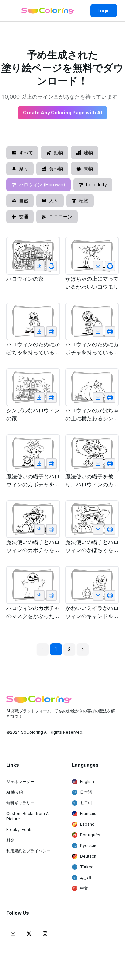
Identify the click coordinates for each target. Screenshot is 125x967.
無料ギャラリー (20, 802)
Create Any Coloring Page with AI (62, 112)
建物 (88, 152)
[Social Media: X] (29, 933)
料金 (10, 840)
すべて (26, 152)
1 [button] (56, 649)
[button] (83, 649)
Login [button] (104, 10)
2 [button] (69, 649)
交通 (23, 216)
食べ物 (56, 168)
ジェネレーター (20, 781)
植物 (83, 200)
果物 (88, 168)
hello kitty (96, 184)
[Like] (39, 266)
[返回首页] (48, 11)
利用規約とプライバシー (28, 850)
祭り (23, 168)
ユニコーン (60, 216)
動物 (58, 152)
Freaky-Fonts (19, 829)
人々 (53, 200)
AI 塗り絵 (14, 792)
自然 (23, 200)
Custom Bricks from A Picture (27, 816)
